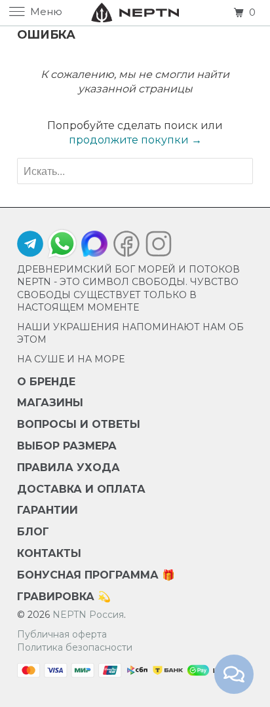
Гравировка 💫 (64, 596)
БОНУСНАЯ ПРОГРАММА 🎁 (96, 575)
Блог (33, 531)
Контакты (49, 553)
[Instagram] (155, 247)
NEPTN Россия (88, 615)
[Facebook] (126, 247)
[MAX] (94, 247)
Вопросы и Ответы (78, 424)
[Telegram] (30, 247)
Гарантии (47, 510)
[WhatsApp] (62, 243)
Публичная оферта (62, 634)
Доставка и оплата (81, 489)
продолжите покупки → (135, 140)
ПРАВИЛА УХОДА (68, 467)
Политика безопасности (74, 647)
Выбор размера (67, 446)
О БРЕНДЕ (46, 381)
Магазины (50, 402)
